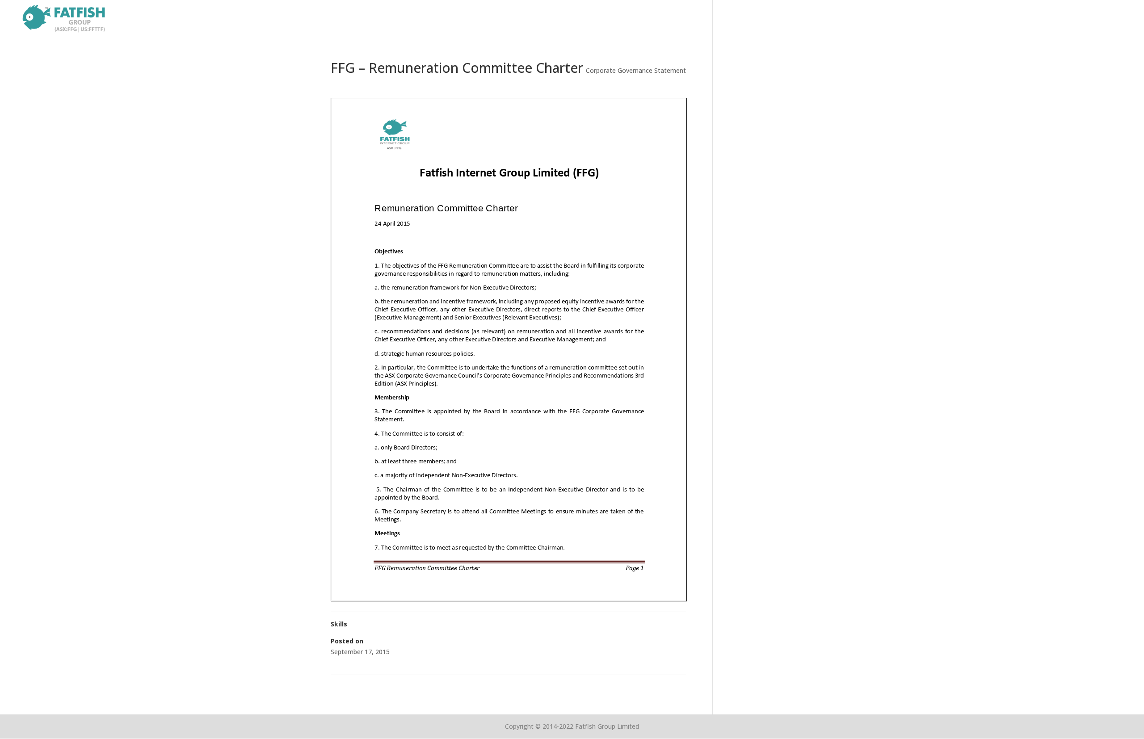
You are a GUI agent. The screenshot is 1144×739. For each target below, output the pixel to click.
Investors (1042, 19)
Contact (1116, 19)
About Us (955, 19)
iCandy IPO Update (362, 686)
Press (1080, 19)
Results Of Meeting (654, 686)
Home (917, 19)
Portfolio (998, 19)
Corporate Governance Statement (636, 70)
